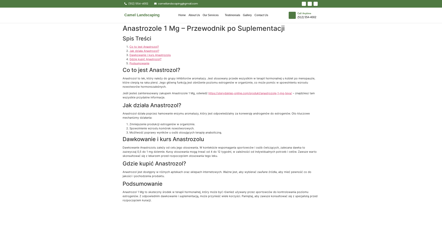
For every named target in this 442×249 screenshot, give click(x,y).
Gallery (247, 15)
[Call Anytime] (292, 15)
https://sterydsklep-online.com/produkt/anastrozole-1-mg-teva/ (250, 93)
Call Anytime (304, 13)
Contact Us (261, 15)
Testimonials (232, 15)
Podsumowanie (139, 63)
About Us (194, 15)
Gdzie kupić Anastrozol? (145, 59)
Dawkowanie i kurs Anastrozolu (150, 55)
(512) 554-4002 (306, 17)
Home (182, 15)
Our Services (211, 15)
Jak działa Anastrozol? (144, 51)
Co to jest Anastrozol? (144, 46)
